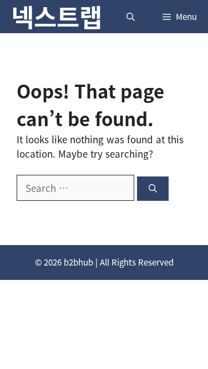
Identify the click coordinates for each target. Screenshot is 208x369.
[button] (131, 16)
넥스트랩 (56, 16)
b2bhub (78, 262)
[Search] (153, 188)
